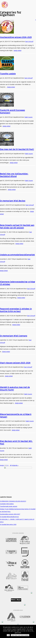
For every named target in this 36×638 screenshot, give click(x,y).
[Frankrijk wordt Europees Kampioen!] (7, 106)
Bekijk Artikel (17, 50)
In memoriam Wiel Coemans (13, 336)
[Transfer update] (7, 69)
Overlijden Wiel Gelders (7, 504)
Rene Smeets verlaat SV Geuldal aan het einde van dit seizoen (17, 226)
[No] (34, 631)
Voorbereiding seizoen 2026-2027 (10, 514)
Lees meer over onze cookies (20, 635)
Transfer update (8, 73)
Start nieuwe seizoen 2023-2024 (15, 363)
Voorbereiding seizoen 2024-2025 (16, 37)
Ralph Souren (28, 117)
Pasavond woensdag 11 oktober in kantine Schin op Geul (16, 310)
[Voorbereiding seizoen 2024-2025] (7, 33)
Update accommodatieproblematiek (17, 255)
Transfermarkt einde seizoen (8, 506)
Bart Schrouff (29, 41)
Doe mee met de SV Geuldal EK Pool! (17, 149)
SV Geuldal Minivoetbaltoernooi (9, 517)
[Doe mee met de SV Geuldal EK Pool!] (7, 145)
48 (10, 465)
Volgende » (15, 465)
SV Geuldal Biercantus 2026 (8, 524)
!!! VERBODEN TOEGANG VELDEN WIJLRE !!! (13, 501)
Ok (8, 635)
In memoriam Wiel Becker (12, 201)
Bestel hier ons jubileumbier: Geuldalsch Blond (14, 175)
